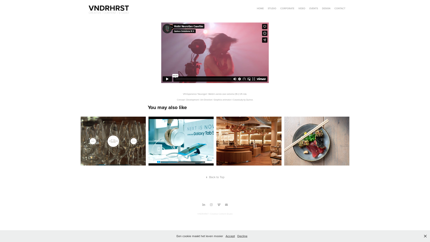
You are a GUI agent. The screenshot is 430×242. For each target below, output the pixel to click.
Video (301, 8)
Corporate (287, 8)
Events (313, 8)
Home (260, 8)
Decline (242, 236)
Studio (272, 8)
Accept (230, 236)
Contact (339, 8)
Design (326, 8)
